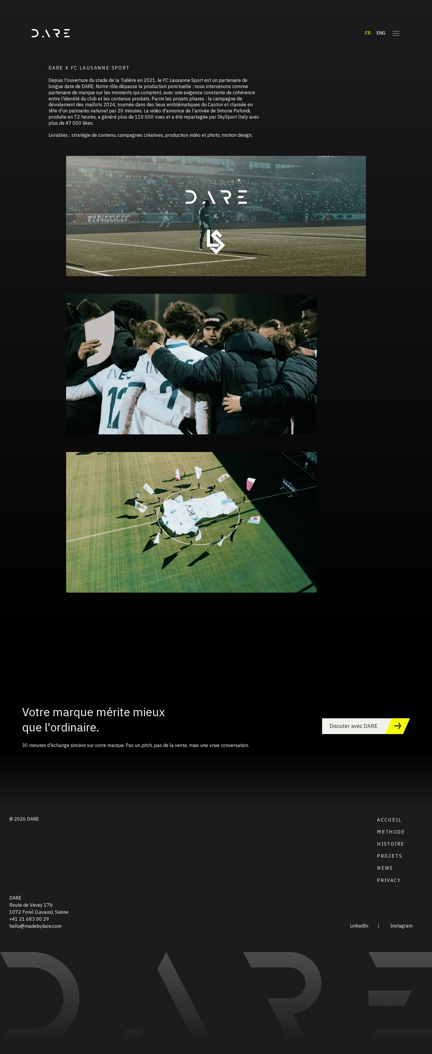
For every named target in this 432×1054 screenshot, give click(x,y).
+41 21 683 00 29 (29, 919)
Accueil (389, 820)
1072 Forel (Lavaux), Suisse (38, 912)
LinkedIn (359, 926)
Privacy (389, 880)
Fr (368, 33)
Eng (380, 33)
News (385, 868)
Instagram (401, 926)
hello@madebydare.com (35, 926)
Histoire (390, 844)
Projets (389, 856)
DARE (15, 898)
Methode (391, 832)
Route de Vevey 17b (31, 905)
